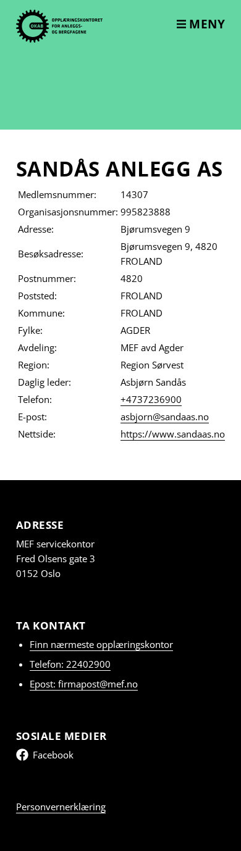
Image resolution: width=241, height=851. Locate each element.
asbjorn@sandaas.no (164, 416)
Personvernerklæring (61, 806)
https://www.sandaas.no (172, 434)
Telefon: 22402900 (70, 664)
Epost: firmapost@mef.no (84, 684)
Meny (206, 24)
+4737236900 (151, 399)
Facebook (53, 755)
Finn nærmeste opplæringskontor (101, 644)
